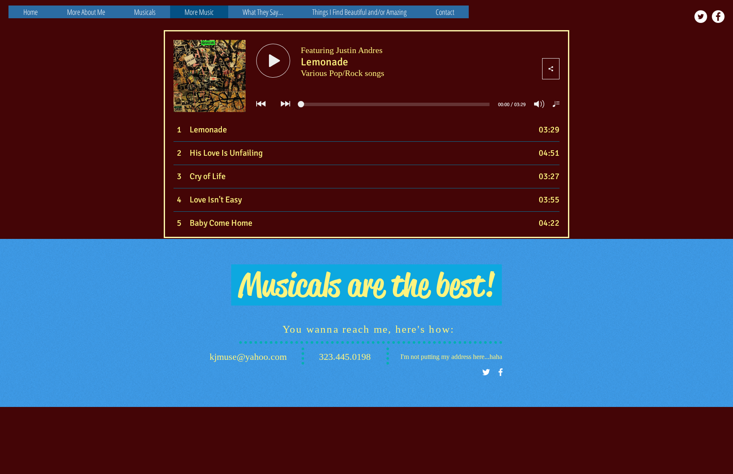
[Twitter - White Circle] (700, 16)
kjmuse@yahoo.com (248, 356)
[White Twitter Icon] (486, 372)
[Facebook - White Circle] (718, 16)
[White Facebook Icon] (500, 372)
